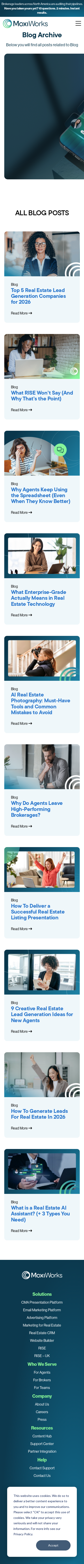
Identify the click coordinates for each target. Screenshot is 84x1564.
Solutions (42, 1294)
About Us (42, 1404)
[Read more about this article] (42, 8)
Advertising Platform (42, 1318)
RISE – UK (42, 1356)
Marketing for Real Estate (42, 1325)
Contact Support (42, 1468)
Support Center (42, 1444)
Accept (53, 1545)
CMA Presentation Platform (42, 1302)
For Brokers (42, 1380)
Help (42, 1460)
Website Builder (42, 1340)
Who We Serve (42, 1364)
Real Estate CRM (42, 1333)
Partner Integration (42, 1451)
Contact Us (42, 1476)
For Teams (42, 1388)
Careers (42, 1412)
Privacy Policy (22, 1534)
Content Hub (42, 1436)
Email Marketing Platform (42, 1310)
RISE (42, 1348)
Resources (42, 1428)
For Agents (42, 1372)
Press (42, 1419)
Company (42, 1396)
